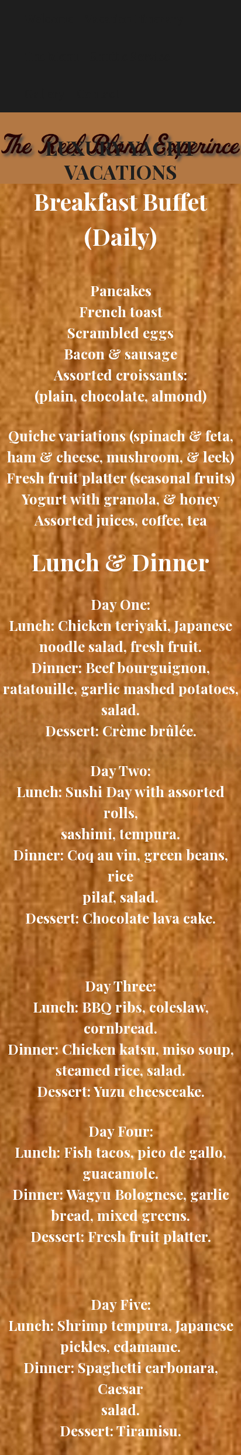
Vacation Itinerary (134, 18)
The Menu (51, 56)
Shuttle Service (130, 56)
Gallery (45, 93)
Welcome (49, 18)
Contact (98, 93)
